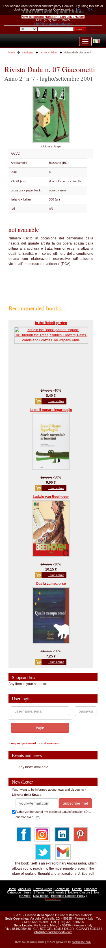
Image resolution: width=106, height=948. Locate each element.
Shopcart (90, 889)
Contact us (62, 889)
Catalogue (14, 892)
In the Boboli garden (51, 323)
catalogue (27, 52)
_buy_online (56, 401)
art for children (48, 52)
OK (90, 9)
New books (41, 895)
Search (28, 892)
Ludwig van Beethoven (51, 497)
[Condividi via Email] (63, 852)
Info (78, 9)
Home (12, 889)
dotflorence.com (81, 942)
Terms (41, 892)
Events (77, 889)
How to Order (42, 889)
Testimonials (55, 892)
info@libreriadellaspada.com (53, 23)
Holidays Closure (78, 892)
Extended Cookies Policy (68, 895)
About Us (24, 889)
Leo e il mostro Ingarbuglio (51, 410)
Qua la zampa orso (51, 584)
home (11, 52)
